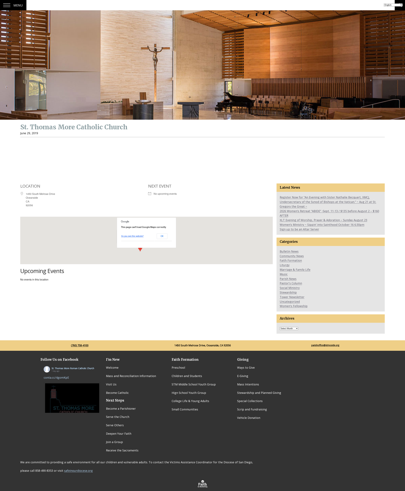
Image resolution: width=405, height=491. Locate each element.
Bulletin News (289, 251)
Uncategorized (290, 301)
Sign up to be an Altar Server (299, 229)
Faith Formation (291, 260)
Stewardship (288, 292)
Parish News (288, 279)
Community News (292, 256)
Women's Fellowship (294, 306)
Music (284, 274)
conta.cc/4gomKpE (56, 377)
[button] (140, 248)
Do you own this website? (132, 236)
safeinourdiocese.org (78, 470)
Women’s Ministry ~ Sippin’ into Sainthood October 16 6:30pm (322, 225)
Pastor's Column (291, 283)
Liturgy (285, 265)
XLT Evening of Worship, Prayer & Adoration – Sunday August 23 (323, 220)
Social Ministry (290, 288)
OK (162, 236)
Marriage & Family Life (295, 269)
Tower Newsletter (292, 297)
